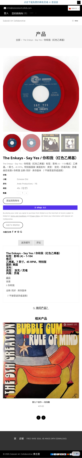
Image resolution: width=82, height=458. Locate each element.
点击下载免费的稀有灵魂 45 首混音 (41, 2)
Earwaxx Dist (22, 179)
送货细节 (25, 242)
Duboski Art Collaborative (14, 20)
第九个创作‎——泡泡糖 (41, 402)
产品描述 (10, 242)
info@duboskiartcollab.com (19, 8)
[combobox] (33, 13)
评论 (38, 242)
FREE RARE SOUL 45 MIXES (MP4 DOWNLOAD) (46, 438)
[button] (44, 418)
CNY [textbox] (31, 13)
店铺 (21, 438)
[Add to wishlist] (41, 396)
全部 (18, 40)
